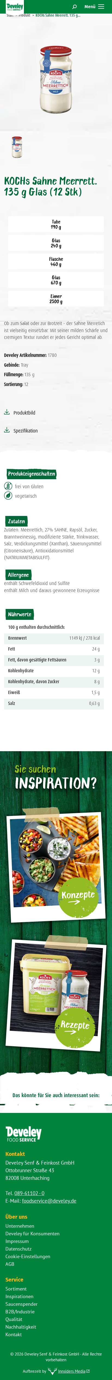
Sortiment (16, 1289)
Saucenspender (21, 1304)
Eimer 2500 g (56, 298)
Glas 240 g (56, 243)
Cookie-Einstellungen (27, 1256)
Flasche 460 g (56, 261)
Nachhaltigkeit (20, 1327)
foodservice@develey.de (49, 1201)
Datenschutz (18, 1249)
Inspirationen (19, 1296)
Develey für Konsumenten (32, 1233)
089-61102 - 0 (29, 1193)
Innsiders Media (71, 1371)
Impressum (17, 1241)
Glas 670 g (56, 280)
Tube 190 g (56, 224)
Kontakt (13, 1334)
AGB (9, 1264)
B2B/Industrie (20, 1311)
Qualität (13, 1319)
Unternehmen (19, 1226)
